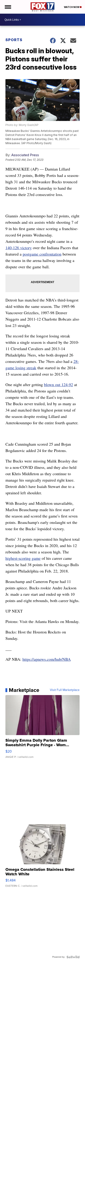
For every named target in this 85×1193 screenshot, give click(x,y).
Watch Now (72, 7)
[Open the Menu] (7, 7)
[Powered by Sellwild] (73, 957)
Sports (13, 40)
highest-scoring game (23, 558)
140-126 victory (18, 247)
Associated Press (25, 155)
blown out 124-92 (58, 384)
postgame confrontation (42, 254)
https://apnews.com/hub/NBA (46, 659)
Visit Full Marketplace (65, 690)
